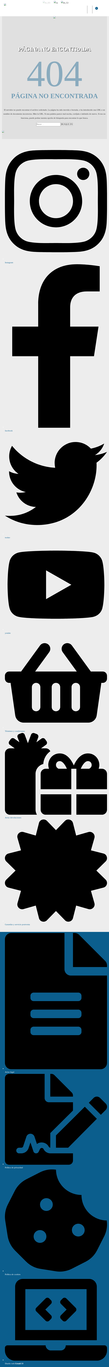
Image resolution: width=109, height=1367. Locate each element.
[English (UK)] (65, 3)
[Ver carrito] (95, 9)
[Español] (46, 3)
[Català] (55, 3)
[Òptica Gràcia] (18, 4)
